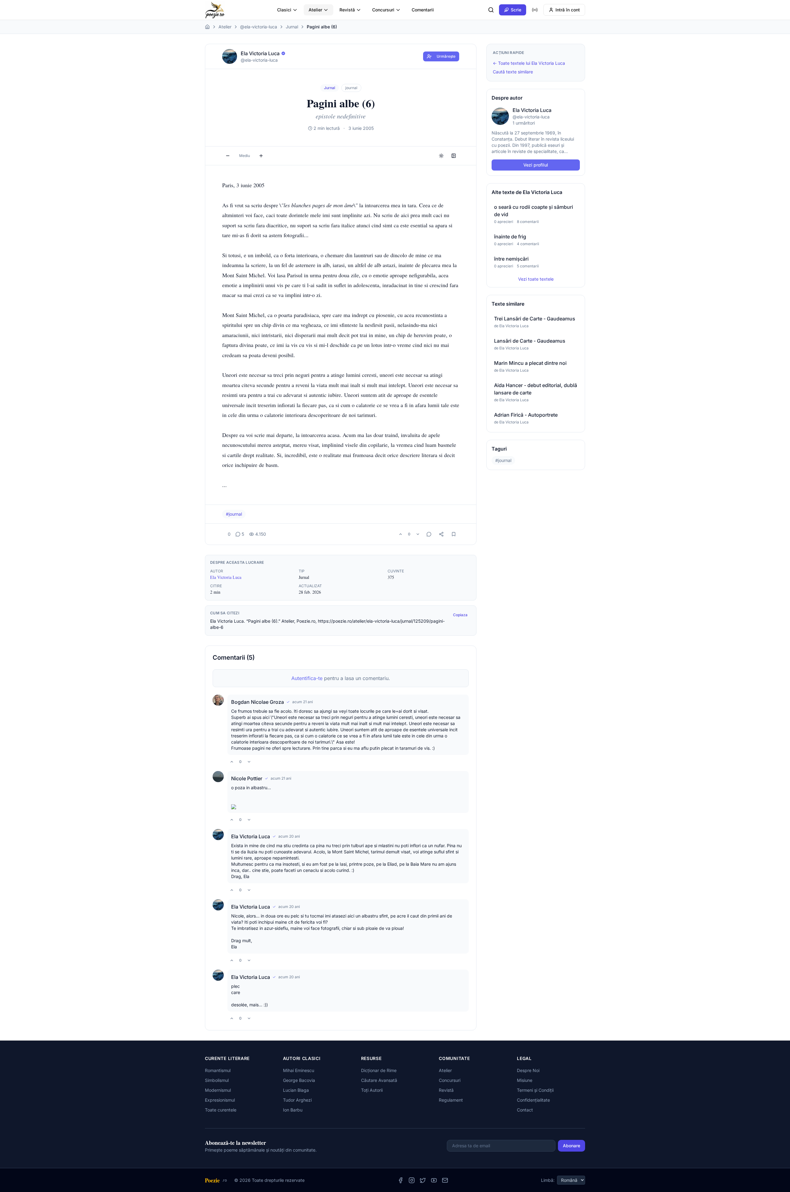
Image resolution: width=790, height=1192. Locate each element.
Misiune (524, 1080)
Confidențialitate (533, 1100)
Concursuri (383, 9)
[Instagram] (412, 1180)
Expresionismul (220, 1100)
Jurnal (292, 26)
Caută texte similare (513, 71)
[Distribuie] (441, 534)
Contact (525, 1109)
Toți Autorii (372, 1090)
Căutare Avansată (379, 1080)
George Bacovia (299, 1080)
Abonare (571, 1145)
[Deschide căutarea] (491, 9)
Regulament (451, 1100)
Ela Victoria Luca (225, 577)
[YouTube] (434, 1180)
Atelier (315, 9)
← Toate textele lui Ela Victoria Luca (529, 63)
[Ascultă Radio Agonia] (535, 9)
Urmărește (446, 56)
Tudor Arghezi (297, 1100)
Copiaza (460, 614)
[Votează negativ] (418, 534)
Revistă (347, 9)
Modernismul (218, 1090)
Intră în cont (567, 9)
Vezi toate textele (536, 279)
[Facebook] (400, 1180)
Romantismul (218, 1070)
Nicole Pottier (246, 778)
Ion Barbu (292, 1109)
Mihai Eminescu (298, 1070)
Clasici (284, 9)
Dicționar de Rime (379, 1070)
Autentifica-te (306, 678)
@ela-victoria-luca (258, 26)
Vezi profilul (535, 164)
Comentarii (423, 9)
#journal (234, 514)
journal (351, 87)
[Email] (445, 1180)
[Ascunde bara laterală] (453, 155)
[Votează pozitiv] (400, 534)
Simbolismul (217, 1080)
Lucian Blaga (296, 1090)
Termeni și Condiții (535, 1090)
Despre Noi (528, 1070)
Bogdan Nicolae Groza (257, 702)
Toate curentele (220, 1109)
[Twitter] (423, 1180)
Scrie (516, 9)
